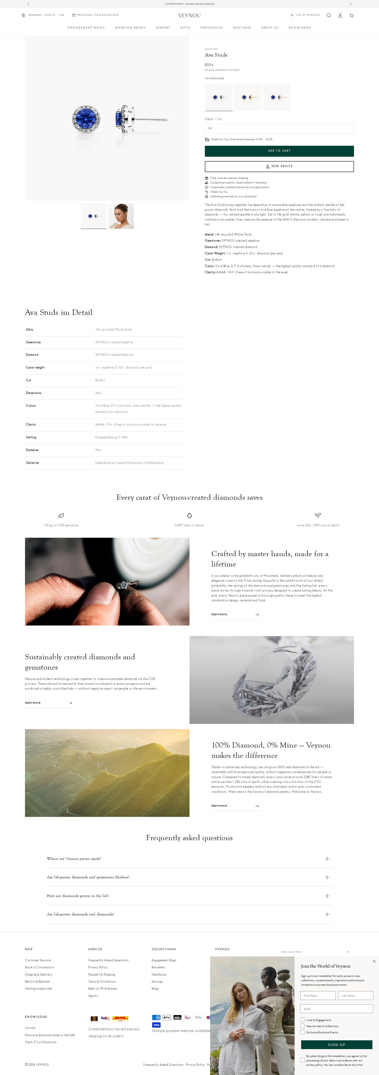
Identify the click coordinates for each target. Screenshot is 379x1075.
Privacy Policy (97, 967)
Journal (30, 1028)
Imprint (93, 996)
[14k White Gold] (219, 97)
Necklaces (159, 974)
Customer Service (38, 960)
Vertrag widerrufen (38, 988)
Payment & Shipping (101, 974)
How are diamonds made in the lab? (50, 1035)
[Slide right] (350, 4)
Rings (155, 988)
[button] (328, 15)
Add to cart (279, 151)
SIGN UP (336, 1045)
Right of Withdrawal (102, 988)
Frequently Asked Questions (108, 960)
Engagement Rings (164, 960)
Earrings (157, 981)
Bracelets (158, 967)
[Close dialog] (374, 961)
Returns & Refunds (37, 981)
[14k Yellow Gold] (248, 97)
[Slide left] (28, 4)
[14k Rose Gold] (277, 97)
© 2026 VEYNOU (37, 1065)
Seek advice (282, 166)
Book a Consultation (39, 967)
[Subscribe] (350, 952)
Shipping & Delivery (38, 974)
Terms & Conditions (102, 981)
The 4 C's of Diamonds (41, 1042)
